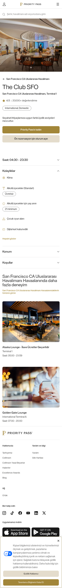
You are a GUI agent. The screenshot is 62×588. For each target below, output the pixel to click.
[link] (16, 532)
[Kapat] (58, 540)
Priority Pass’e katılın (31, 130)
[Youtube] (28, 513)
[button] (29, 67)
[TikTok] (12, 513)
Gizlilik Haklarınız (31, 574)
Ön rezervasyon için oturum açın (31, 139)
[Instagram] (4, 513)
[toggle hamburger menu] (58, 4)
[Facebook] (20, 513)
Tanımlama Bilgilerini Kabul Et (31, 582)
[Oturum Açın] (4, 4)
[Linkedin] (36, 513)
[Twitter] (44, 513)
